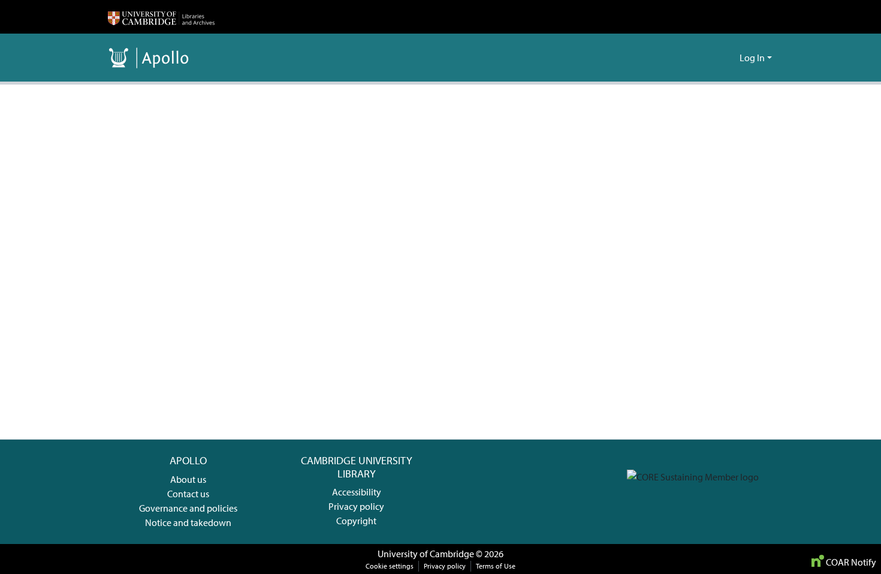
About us (188, 479)
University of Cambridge (426, 554)
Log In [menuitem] (752, 58)
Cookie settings (390, 565)
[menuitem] (728, 57)
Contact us (188, 494)
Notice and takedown (188, 522)
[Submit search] (711, 57)
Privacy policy (356, 506)
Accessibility (356, 492)
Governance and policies (188, 508)
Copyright (356, 521)
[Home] (161, 17)
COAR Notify (850, 562)
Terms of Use (495, 565)
